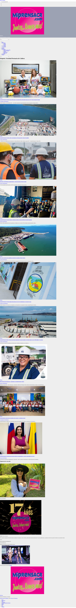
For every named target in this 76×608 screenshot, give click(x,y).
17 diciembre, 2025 (3, 101)
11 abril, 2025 (2, 259)
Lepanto (5, 44)
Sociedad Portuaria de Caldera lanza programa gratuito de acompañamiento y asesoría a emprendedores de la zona (17, 456)
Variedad (5, 51)
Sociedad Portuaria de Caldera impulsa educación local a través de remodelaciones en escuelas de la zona (15, 301)
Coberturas (3, 602)
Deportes (3, 48)
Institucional (3, 600)
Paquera (5, 45)
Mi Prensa (1, 35)
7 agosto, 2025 (2, 139)
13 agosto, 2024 (2, 341)
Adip (2, 601)
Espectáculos (3, 49)
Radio (2, 604)
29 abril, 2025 (2, 221)
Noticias (3, 47)
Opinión (5, 46)
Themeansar (15, 598)
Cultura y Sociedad (6, 50)
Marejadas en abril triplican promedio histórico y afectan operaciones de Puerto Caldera (13, 181)
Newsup (12, 598)
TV (2, 605)
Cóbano (5, 43)
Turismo (3, 54)
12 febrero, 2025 (2, 303)
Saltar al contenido (2, 0)
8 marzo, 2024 (2, 383)
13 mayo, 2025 (2, 183)
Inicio (2, 599)
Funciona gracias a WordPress (4, 598)
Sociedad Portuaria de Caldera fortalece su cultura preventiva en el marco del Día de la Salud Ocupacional (16, 219)
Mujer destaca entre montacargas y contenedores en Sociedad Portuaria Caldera (12, 381)
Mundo (3, 603)
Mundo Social (5, 52)
